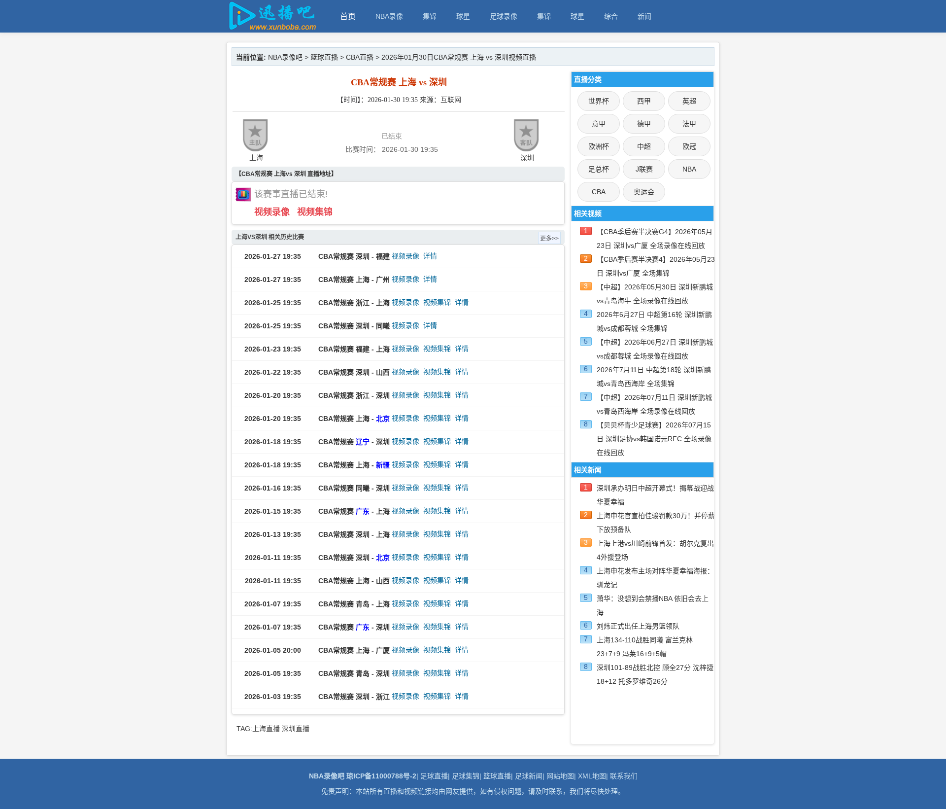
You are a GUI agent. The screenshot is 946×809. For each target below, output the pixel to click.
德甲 (644, 124)
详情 (430, 256)
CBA (599, 192)
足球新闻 (528, 776)
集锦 (430, 16)
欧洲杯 (598, 146)
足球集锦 (465, 776)
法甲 (689, 124)
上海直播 (266, 729)
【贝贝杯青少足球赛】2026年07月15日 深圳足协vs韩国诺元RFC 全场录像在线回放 (654, 439)
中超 (644, 146)
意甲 (599, 124)
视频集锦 (315, 212)
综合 (611, 16)
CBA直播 (359, 57)
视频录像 (272, 212)
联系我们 (624, 776)
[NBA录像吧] (271, 27)
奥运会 (644, 192)
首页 (348, 16)
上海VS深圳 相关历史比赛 (270, 237)
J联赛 (644, 169)
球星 (463, 16)
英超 (689, 101)
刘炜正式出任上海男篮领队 (638, 626)
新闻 (644, 16)
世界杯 (598, 101)
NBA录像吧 (285, 57)
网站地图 (560, 776)
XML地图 (592, 776)
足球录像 (503, 16)
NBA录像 (389, 16)
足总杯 (598, 169)
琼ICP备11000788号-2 (381, 776)
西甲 (644, 101)
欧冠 (689, 146)
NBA (689, 169)
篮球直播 (324, 57)
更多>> (549, 238)
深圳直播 (295, 729)
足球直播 (434, 776)
